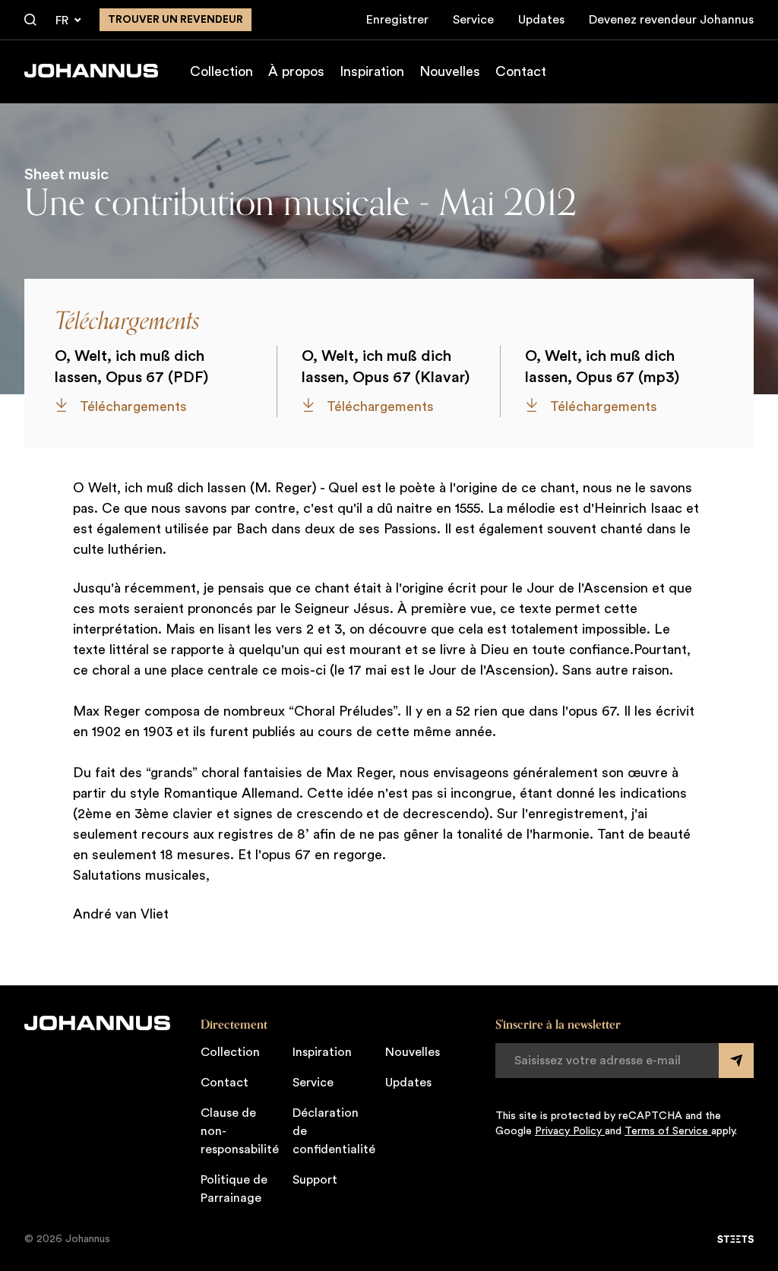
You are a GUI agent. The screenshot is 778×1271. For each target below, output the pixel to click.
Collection (221, 71)
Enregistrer (397, 20)
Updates (541, 20)
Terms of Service (668, 1131)
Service (473, 20)
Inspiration (372, 71)
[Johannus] (91, 70)
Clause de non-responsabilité (240, 1131)
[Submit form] (736, 1060)
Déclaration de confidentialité (334, 1131)
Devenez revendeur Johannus (671, 20)
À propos (296, 71)
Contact (520, 71)
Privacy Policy (570, 1131)
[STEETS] (735, 1239)
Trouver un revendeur (175, 19)
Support (315, 1180)
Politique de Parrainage (234, 1189)
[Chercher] (30, 20)
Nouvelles (449, 71)
